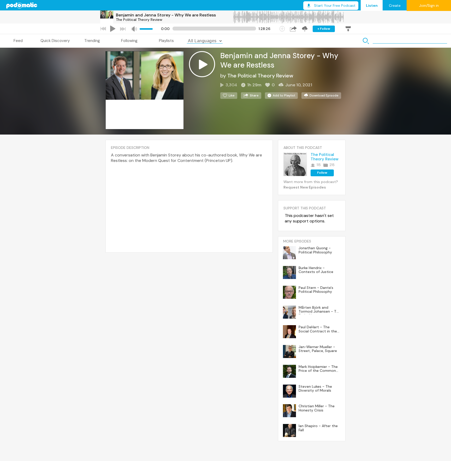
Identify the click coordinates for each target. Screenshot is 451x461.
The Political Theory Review (139, 19)
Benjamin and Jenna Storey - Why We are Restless (166, 15)
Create (395, 5)
